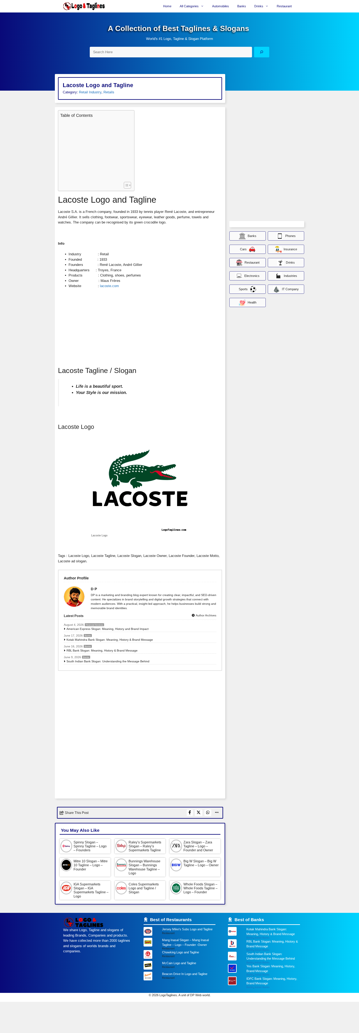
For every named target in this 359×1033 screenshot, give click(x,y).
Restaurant (284, 6)
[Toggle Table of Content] (125, 185)
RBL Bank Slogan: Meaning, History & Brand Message (102, 650)
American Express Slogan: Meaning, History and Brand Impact (107, 629)
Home (167, 6)
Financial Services (94, 625)
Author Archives (205, 615)
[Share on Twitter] (198, 813)
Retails (108, 92)
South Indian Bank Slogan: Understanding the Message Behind (107, 661)
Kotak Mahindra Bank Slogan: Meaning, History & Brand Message (109, 639)
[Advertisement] (95, 149)
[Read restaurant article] (180, 932)
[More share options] (216, 813)
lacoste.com (109, 286)
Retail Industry (90, 92)
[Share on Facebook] (190, 813)
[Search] (261, 52)
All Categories (189, 6)
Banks (241, 6)
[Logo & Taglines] (84, 6)
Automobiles (220, 6)
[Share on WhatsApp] (207, 813)
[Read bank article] (264, 933)
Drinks (258, 6)
